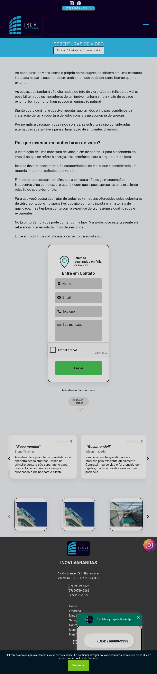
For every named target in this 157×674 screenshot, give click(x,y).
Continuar (78, 665)
